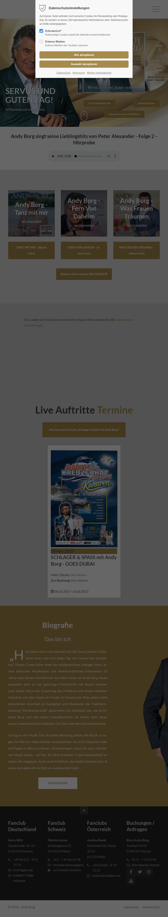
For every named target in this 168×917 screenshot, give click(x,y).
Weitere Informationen (99, 72)
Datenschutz (63, 72)
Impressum (79, 72)
